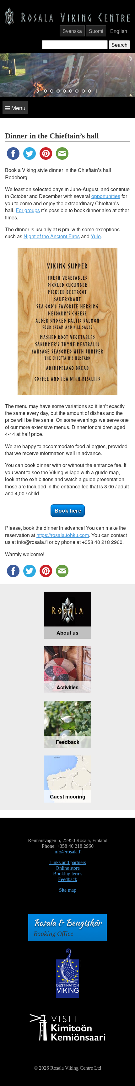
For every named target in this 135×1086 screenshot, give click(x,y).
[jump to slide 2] (52, 91)
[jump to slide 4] (64, 91)
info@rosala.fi (67, 851)
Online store (68, 868)
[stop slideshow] (96, 91)
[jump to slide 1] (45, 91)
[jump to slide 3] (58, 91)
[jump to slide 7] (83, 91)
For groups (28, 210)
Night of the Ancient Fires (52, 236)
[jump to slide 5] (71, 91)
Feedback (67, 879)
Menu (17, 108)
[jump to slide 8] (89, 91)
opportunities (105, 196)
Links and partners (67, 862)
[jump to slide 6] (77, 91)
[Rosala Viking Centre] (67, 15)
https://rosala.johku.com (62, 535)
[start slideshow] (38, 91)
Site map (67, 890)
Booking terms (67, 873)
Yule (96, 236)
